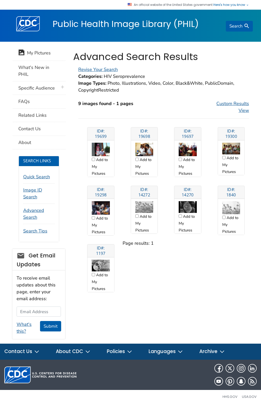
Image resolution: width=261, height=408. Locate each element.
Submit (51, 326)
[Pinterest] (230, 381)
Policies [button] (116, 351)
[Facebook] (218, 368)
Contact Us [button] (18, 351)
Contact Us (29, 129)
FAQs (24, 101)
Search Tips (35, 231)
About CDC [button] (70, 351)
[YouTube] (218, 381)
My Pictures (37, 53)
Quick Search (36, 177)
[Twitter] (230, 368)
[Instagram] (241, 368)
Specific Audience (36, 88)
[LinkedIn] (252, 368)
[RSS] (252, 381)
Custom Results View (232, 106)
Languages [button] (163, 351)
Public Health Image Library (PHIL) (126, 24)
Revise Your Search (98, 69)
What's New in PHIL (33, 70)
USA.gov (249, 396)
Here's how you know (229, 5)
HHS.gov (230, 396)
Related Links (32, 115)
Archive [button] (209, 351)
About (24, 142)
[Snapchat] (241, 381)
